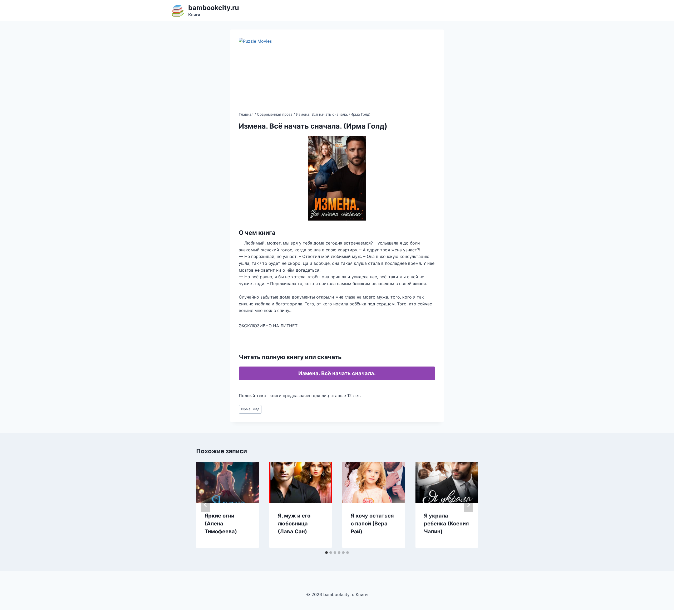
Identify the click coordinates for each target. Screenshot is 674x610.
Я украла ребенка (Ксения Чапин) (446, 524)
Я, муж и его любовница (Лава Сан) (294, 524)
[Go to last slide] (205, 505)
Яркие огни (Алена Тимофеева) (221, 524)
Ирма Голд (250, 409)
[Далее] (468, 505)
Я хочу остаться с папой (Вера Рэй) (372, 524)
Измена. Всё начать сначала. (337, 373)
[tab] (326, 552)
